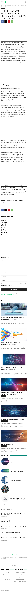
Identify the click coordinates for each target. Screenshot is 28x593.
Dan (8, 319)
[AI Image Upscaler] (14, 436)
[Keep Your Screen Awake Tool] (14, 334)
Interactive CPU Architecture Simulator (13, 419)
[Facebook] (2, 21)
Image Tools (4, 319)
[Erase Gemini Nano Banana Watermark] (14, 309)
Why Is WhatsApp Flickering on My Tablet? (10, 532)
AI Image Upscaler (7, 444)
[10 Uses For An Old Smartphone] (5, 489)
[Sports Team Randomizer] (5, 480)
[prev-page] (2, 504)
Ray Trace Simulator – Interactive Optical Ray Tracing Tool (11, 393)
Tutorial (3, 518)
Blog (11, 469)
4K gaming (8, 200)
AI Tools (3, 369)
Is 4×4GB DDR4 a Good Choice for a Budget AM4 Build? (13, 526)
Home (2, 5)
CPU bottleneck (21, 200)
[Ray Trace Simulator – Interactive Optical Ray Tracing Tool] (14, 384)
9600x (16, 200)
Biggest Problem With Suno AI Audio (18, 462)
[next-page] (4, 504)
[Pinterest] (9, 21)
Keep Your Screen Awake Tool (10, 342)
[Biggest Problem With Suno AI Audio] (5, 461)
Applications (4, 530)
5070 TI (12, 200)
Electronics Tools (5, 420)
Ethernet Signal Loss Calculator (16, 471)
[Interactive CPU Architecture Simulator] (14, 411)
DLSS (3, 202)
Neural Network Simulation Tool (11, 367)
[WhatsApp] (12, 21)
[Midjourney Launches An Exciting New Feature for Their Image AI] (5, 498)
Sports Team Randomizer (15, 480)
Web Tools (4, 344)
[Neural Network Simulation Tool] (14, 359)
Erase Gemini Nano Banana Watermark (13, 317)
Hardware (7, 5)
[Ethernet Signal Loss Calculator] (5, 471)
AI (10, 460)
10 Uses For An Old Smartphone (17, 489)
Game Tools (4, 395)
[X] (5, 21)
